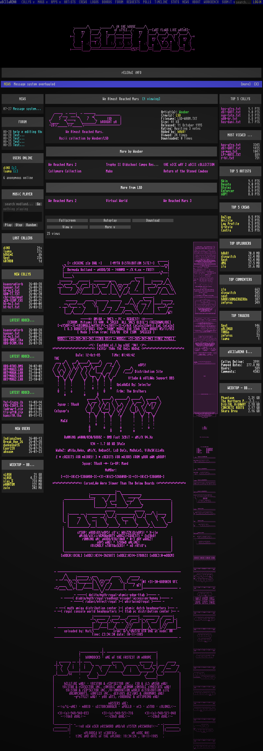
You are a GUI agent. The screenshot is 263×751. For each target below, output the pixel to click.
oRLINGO (227, 329)
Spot (6, 258)
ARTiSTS (70, 2)
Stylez (226, 187)
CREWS (83, 2)
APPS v (56, 2)
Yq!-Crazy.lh (13, 402)
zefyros (227, 302)
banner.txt (11, 287)
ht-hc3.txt (11, 290)
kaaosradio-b (13, 284)
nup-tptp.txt (231, 115)
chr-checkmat (13, 297)
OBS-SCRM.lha (13, 343)
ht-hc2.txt (11, 303)
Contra (226, 230)
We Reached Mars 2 (62, 164)
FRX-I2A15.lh (13, 405)
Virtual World (116, 200)
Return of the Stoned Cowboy (186, 171)
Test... (19, 135)
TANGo (225, 332)
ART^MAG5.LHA (13, 376)
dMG (223, 263)
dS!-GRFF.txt (231, 112)
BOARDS (107, 2)
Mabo (109, 171)
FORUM (119, 2)
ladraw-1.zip (13, 409)
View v (67, 227)
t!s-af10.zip (13, 412)
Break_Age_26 (13, 441)
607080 (8, 261)
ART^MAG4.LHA (13, 372)
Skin (224, 181)
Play (8, 225)
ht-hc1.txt (11, 307)
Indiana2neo (12, 438)
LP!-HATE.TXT (231, 154)
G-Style (227, 227)
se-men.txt (229, 151)
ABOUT (196, 2)
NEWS (185, 2)
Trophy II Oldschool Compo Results (133, 164)
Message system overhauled (27, 108)
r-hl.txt (227, 158)
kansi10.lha (12, 415)
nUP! (224, 194)
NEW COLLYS (22, 274)
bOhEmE (8, 254)
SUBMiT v (228, 2)
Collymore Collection (64, 171)
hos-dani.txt (231, 122)
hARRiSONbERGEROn (234, 299)
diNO (6, 168)
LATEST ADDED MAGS (24, 356)
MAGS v (43, 2)
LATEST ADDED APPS (24, 392)
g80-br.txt (229, 118)
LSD (178, 115)
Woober (184, 112)
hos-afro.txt (231, 108)
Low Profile (230, 223)
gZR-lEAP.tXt (13, 300)
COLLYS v (28, 2)
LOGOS (94, 2)
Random (31, 225)
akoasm (8, 451)
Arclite (227, 220)
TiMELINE (161, 2)
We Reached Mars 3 (177, 200)
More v (110, 227)
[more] (246, 84)
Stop (19, 225)
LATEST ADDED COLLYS (25, 320)
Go (38, 204)
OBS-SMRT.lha (13, 340)
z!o (223, 266)
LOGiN (257, 2)
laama (7, 171)
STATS (175, 2)
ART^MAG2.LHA (13, 379)
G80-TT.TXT (11, 294)
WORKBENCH (211, 2)
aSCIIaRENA (8, 2)
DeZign (226, 217)
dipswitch (228, 256)
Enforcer (227, 191)
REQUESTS (133, 2)
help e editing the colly (27, 131)
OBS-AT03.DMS (13, 366)
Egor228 (9, 448)
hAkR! (182, 131)
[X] (256, 84)
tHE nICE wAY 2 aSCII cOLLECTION (189, 164)
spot (224, 296)
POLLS (147, 2)
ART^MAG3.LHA (13, 369)
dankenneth (11, 445)
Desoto (226, 184)
